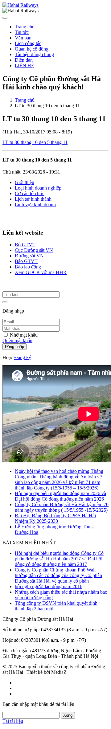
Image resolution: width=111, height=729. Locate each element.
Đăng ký (22, 357)
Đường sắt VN (29, 255)
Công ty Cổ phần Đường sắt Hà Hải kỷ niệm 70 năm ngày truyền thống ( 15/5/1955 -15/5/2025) (62, 507)
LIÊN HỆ (24, 65)
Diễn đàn (24, 60)
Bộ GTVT (25, 244)
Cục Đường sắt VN (34, 250)
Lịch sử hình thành (33, 199)
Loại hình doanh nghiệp (38, 187)
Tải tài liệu (12, 721)
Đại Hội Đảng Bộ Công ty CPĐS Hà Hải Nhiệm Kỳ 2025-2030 (55, 518)
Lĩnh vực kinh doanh (35, 204)
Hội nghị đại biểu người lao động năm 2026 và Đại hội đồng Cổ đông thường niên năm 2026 (60, 496)
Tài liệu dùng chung (34, 54)
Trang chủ (25, 26)
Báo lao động (28, 266)
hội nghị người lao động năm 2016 (48, 586)
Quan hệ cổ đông (31, 48)
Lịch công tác (28, 43)
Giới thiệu (24, 182)
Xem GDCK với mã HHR (41, 272)
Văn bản (23, 37)
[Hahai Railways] (20, 5)
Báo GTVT (26, 261)
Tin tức (22, 32)
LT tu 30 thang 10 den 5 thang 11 (35, 142)
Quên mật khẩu (17, 340)
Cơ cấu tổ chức (29, 193)
